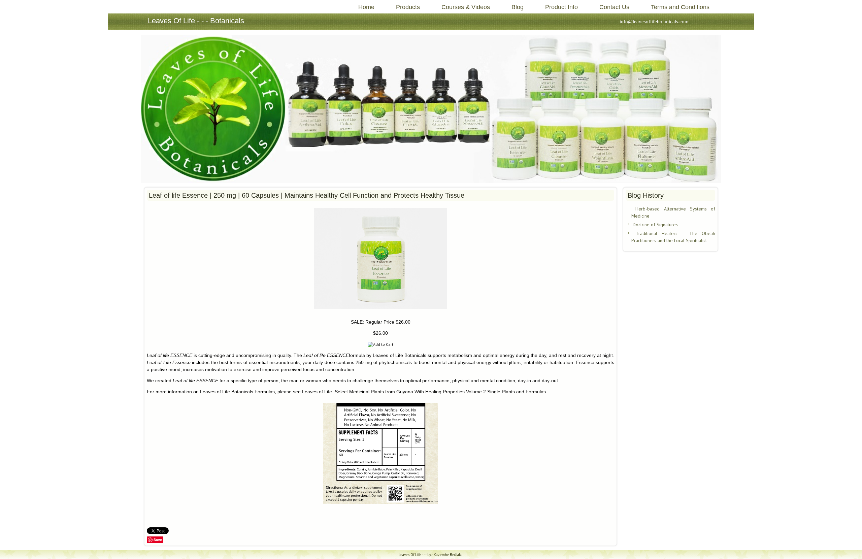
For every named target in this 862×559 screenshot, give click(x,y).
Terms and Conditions (680, 7)
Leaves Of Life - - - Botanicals (196, 21)
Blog (517, 7)
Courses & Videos (465, 7)
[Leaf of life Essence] (380, 311)
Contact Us (614, 7)
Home (366, 7)
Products (408, 7)
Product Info (561, 7)
